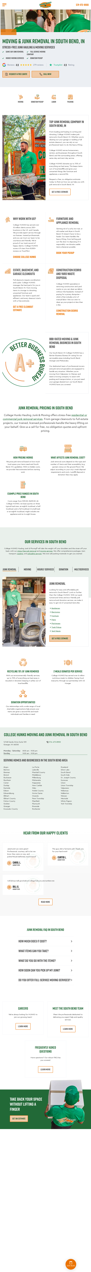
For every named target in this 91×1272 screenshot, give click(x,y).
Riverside (35, 806)
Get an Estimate (18, 1118)
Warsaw (64, 796)
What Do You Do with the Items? (37, 960)
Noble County (38, 790)
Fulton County (9, 801)
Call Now (47, 74)
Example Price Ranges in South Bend (23, 495)
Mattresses (55, 623)
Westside (64, 798)
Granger (7, 806)
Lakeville (35, 770)
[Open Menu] (4, 5)
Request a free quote (18, 74)
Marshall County (38, 772)
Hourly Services (45, 569)
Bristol (6, 775)
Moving (27, 569)
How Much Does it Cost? (32, 941)
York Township (66, 804)
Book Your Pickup (65, 252)
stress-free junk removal (26, 551)
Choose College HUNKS (24, 256)
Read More (45, 902)
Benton (7, 770)
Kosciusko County (11, 809)
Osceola (35, 796)
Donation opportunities (23, 702)
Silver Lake (65, 770)
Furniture (55, 616)
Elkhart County (10, 798)
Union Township (67, 785)
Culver (6, 783)
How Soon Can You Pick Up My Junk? (39, 970)
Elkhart (6, 796)
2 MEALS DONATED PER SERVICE (68, 671)
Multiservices (81, 569)
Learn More (23, 1026)
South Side (65, 775)
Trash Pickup (56, 627)
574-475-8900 (82, 4)
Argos (6, 767)
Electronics (55, 612)
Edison (6, 790)
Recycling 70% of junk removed (23, 671)
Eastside (7, 788)
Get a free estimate (60, 192)
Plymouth (36, 804)
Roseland (64, 767)
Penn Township (38, 798)
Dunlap (6, 785)
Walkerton (65, 793)
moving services (46, 551)
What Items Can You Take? (33, 951)
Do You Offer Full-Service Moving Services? (44, 980)
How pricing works (23, 457)
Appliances (55, 608)
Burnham (7, 780)
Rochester (36, 809)
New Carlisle (37, 785)
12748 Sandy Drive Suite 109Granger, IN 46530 (15, 743)
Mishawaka (36, 780)
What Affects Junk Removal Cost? (68, 457)
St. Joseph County (68, 777)
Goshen (7, 804)
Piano (53, 619)
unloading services (34, 553)
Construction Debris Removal (67, 312)
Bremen (7, 772)
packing (20, 553)
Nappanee (36, 783)
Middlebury (36, 775)
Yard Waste (56, 631)
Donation (63, 569)
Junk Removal (9, 569)
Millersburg (36, 777)
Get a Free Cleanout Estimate (23, 308)
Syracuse (64, 780)
